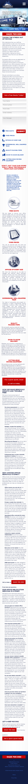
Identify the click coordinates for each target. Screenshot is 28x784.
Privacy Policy (14, 777)
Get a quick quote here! (13, 738)
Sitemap (14, 774)
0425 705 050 (14, 34)
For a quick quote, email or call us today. (14, 381)
